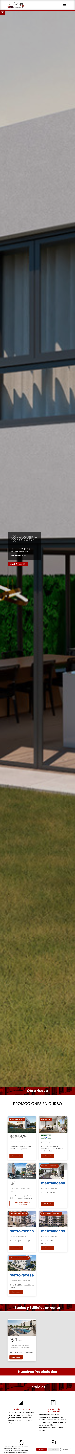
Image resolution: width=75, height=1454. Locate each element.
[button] (2, 12)
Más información (18, 564)
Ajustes (65, 1449)
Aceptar (41, 1449)
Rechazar (53, 1449)
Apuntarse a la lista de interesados (22, 1203)
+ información (16, 1156)
